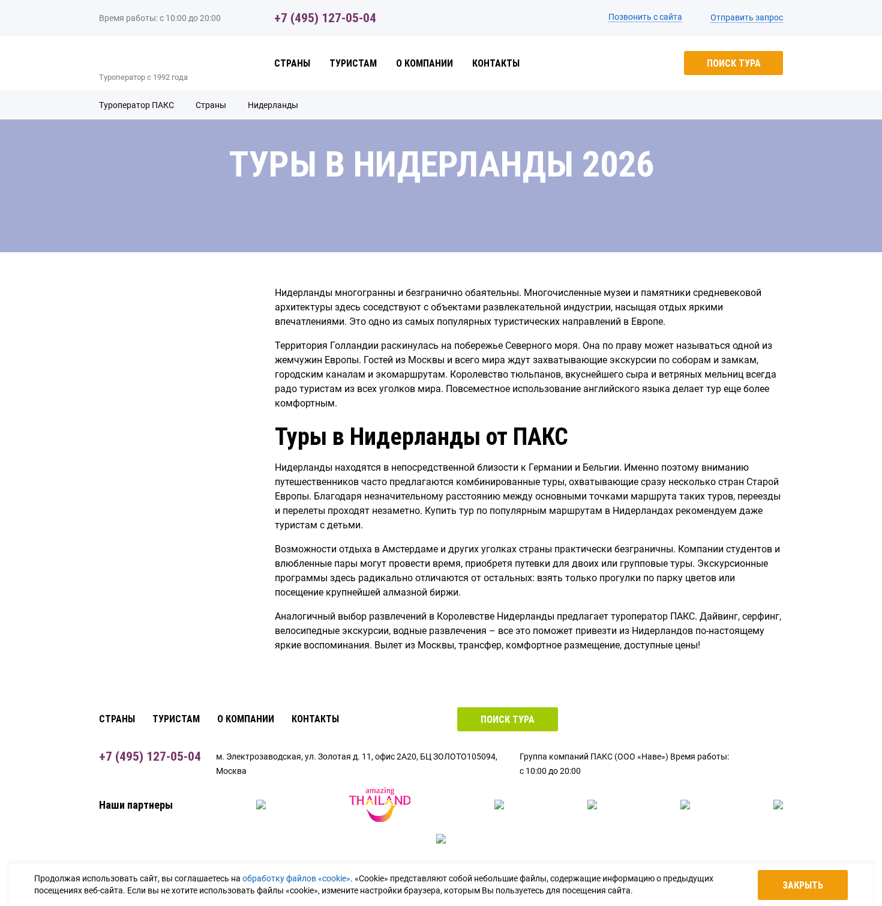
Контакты (496, 63)
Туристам (353, 63)
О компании (424, 63)
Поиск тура (734, 63)
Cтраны (292, 63)
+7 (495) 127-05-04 (325, 18)
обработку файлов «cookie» (296, 878)
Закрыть (802, 885)
